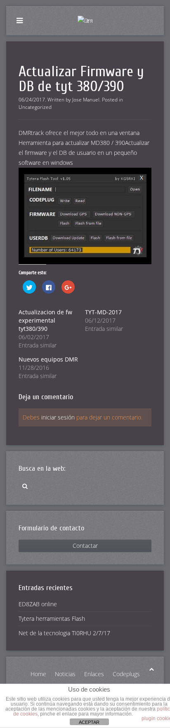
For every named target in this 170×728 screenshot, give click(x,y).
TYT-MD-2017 (103, 312)
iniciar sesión (58, 417)
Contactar (85, 546)
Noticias (65, 674)
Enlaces (94, 674)
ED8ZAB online (38, 604)
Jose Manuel (85, 99)
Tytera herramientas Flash (52, 618)
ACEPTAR (89, 722)
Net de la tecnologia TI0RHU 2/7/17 (64, 633)
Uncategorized (35, 107)
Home (38, 674)
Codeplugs (126, 674)
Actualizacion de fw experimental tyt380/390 (45, 320)
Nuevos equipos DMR (48, 359)
